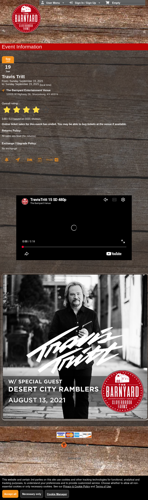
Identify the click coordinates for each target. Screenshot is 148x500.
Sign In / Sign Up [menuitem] (85, 3)
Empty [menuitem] (114, 3)
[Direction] (18, 160)
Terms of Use (74, 457)
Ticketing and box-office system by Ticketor (75, 446)
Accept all (10, 494)
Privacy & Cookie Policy (76, 486)
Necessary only (31, 494)
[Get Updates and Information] (6, 160)
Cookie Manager (57, 494)
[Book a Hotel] (29, 160)
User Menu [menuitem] (52, 3)
